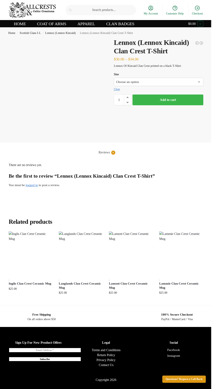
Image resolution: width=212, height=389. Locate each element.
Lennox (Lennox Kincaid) (60, 33)
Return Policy (106, 355)
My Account (151, 13)
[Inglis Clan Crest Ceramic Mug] (31, 253)
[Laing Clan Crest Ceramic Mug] (201, 43)
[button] (195, 23)
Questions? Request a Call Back (184, 379)
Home (11, 33)
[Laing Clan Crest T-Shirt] (197, 43)
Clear (117, 89)
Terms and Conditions (106, 350)
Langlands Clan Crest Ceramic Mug (80, 285)
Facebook (173, 350)
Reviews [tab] (106, 152)
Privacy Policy (106, 360)
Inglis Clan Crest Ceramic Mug (30, 283)
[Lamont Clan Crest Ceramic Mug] (131, 253)
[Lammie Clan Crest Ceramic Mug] (181, 253)
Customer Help (175, 13)
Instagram (173, 355)
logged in (32, 185)
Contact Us (106, 365)
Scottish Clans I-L (30, 33)
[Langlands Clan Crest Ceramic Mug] (81, 253)
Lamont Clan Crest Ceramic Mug (128, 285)
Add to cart (168, 100)
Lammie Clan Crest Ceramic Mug (179, 285)
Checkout (197, 13)
